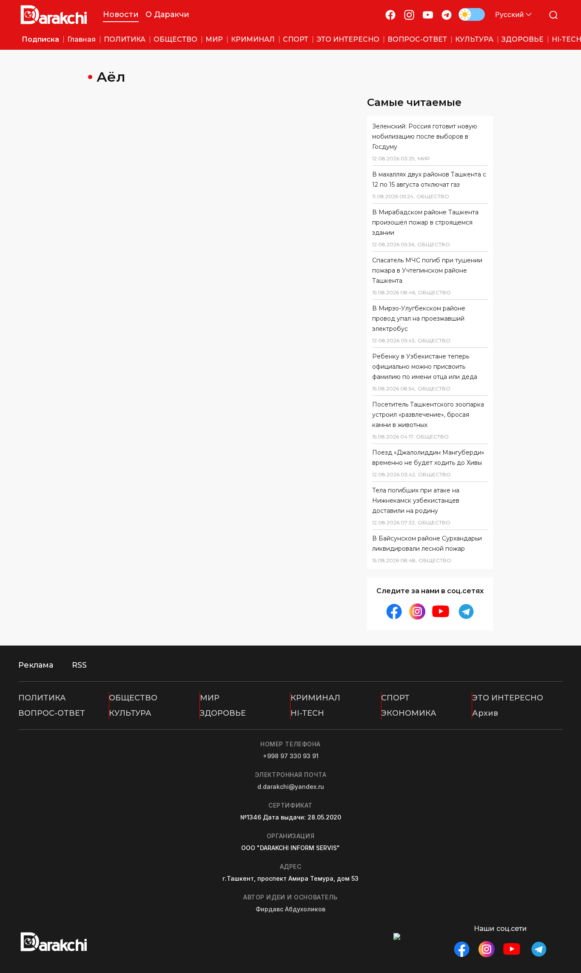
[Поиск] (553, 14)
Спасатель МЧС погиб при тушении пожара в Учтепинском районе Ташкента (427, 270)
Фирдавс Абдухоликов (290, 909)
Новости (121, 14)
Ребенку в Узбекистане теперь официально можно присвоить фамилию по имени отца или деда (424, 367)
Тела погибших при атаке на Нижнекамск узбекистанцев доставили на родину (415, 500)
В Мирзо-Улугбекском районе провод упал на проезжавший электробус (418, 318)
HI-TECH (307, 713)
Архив (485, 713)
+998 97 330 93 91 (291, 756)
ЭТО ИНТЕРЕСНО (507, 698)
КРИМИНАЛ (315, 698)
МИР (209, 698)
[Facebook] (390, 14)
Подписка (40, 39)
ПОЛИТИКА (42, 698)
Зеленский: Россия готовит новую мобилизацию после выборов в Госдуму (424, 136)
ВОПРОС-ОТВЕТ (51, 713)
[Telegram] (446, 14)
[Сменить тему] (472, 14)
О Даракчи (167, 14)
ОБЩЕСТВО (133, 698)
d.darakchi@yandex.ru (290, 786)
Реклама (35, 665)
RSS (79, 665)
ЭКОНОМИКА (408, 713)
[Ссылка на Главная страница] (53, 14)
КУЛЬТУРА (130, 713)
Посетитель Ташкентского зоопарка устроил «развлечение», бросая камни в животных (428, 415)
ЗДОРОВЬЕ (223, 713)
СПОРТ (395, 698)
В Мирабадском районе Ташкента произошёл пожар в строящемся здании (425, 222)
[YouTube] (428, 14)
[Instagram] (409, 14)
